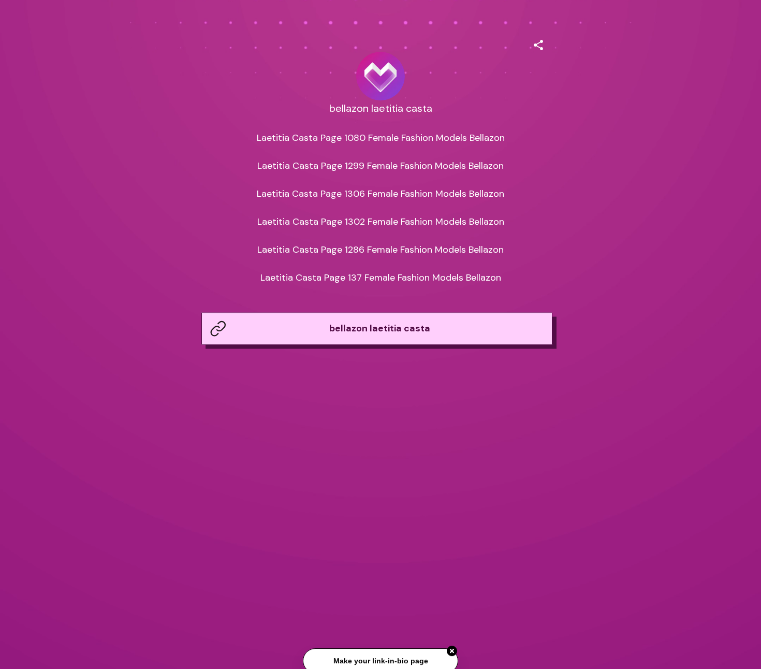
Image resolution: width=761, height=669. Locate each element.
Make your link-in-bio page (380, 661)
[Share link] (538, 43)
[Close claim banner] (452, 651)
